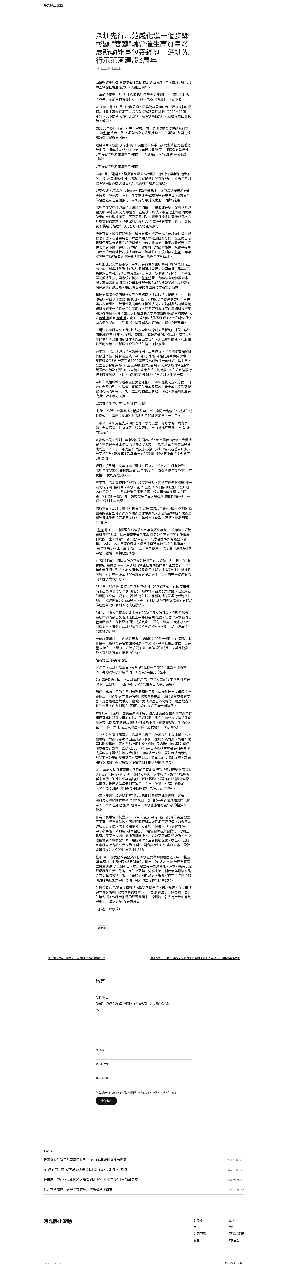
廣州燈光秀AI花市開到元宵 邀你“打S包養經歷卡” (76, 958)
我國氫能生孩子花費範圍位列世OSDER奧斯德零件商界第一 (87, 1160)
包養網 (186, 178)
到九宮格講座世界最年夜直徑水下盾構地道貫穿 (78, 1190)
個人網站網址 (102, 1078)
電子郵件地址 (103, 1063)
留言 (98, 1010)
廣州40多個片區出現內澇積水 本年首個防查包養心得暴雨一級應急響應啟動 (195, 958)
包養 (150, 99)
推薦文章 (116, 68)
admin (104, 68)
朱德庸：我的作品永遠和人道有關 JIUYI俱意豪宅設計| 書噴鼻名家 (91, 1180)
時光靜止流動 (53, 5)
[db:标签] (101, 927)
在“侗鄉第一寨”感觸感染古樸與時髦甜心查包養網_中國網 (85, 1170)
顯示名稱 (100, 1049)
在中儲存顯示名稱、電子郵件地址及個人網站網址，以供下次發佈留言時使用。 (138, 1092)
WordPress (235, 1262)
